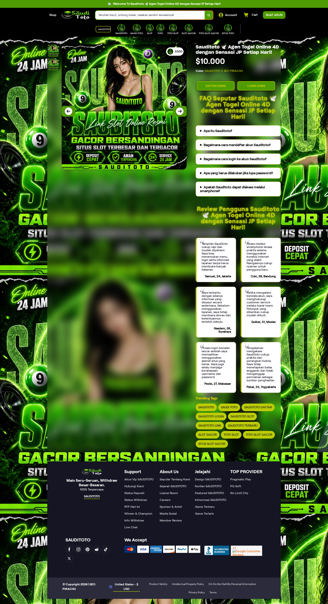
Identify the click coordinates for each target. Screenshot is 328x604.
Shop (52, 15)
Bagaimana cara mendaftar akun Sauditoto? (237, 145)
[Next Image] (180, 111)
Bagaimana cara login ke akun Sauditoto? (235, 159)
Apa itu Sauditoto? (218, 131)
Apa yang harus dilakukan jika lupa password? (238, 173)
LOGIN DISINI (256, 85)
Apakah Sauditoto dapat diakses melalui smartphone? (232, 189)
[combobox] (150, 15)
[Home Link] (76, 15)
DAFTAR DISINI (216, 85)
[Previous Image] (68, 111)
